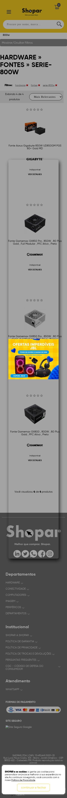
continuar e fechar (33, 787)
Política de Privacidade (23, 780)
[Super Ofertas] (33, 358)
